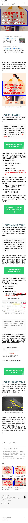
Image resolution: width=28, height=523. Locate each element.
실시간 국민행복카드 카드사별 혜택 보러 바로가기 (14, 271)
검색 (22, 3)
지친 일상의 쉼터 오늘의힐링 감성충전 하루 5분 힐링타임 (13, 49)
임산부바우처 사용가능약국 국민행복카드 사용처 (9, 38)
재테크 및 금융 (7, 448)
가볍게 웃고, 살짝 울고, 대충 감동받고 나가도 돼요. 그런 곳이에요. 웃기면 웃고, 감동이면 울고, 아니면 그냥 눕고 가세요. (13, 51)
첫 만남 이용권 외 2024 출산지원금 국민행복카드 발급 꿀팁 (11, 453)
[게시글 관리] (8, 443)
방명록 (13, 4)
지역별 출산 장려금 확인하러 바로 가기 (14, 371)
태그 (7, 4)
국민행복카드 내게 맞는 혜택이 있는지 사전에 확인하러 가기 (14, 210)
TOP (25, 518)
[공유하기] (6, 443)
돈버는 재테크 (5, 495)
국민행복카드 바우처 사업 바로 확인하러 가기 (14, 145)
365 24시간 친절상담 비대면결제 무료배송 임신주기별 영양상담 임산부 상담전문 (9, 41)
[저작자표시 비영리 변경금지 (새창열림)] (18, 442)
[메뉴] (25, 3)
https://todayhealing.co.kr (9, 46)
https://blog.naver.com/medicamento (12, 36)
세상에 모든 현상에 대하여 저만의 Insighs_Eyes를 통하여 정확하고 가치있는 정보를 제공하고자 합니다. (10, 499)
